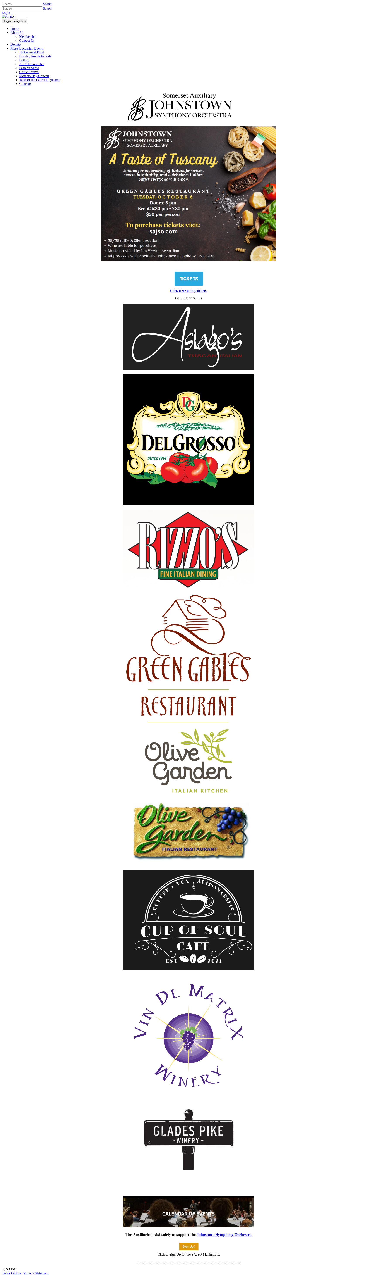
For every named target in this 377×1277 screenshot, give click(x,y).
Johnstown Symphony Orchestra (224, 1234)
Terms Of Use (11, 1273)
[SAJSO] (9, 17)
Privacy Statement (36, 1273)
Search (47, 4)
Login (6, 13)
